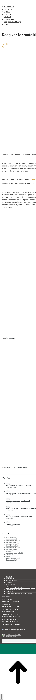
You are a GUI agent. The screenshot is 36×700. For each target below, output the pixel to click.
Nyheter (5, 47)
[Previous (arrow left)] (1, 697)
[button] (16, 3)
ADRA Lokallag (10, 584)
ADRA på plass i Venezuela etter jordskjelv (19, 516)
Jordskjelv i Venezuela (13, 524)
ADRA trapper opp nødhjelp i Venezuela (18, 501)
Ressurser (9, 582)
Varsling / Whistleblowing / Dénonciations (19, 593)
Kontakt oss (9, 591)
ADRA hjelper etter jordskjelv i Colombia (18, 485)
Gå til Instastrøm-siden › (9, 637)
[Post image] (8, 484)
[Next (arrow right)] (2, 697)
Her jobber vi (10, 579)
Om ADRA (9, 577)
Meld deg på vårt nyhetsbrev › (11, 624)
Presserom (9, 586)
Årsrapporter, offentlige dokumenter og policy (20, 588)
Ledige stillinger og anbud (14, 590)
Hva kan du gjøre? (11, 580)
